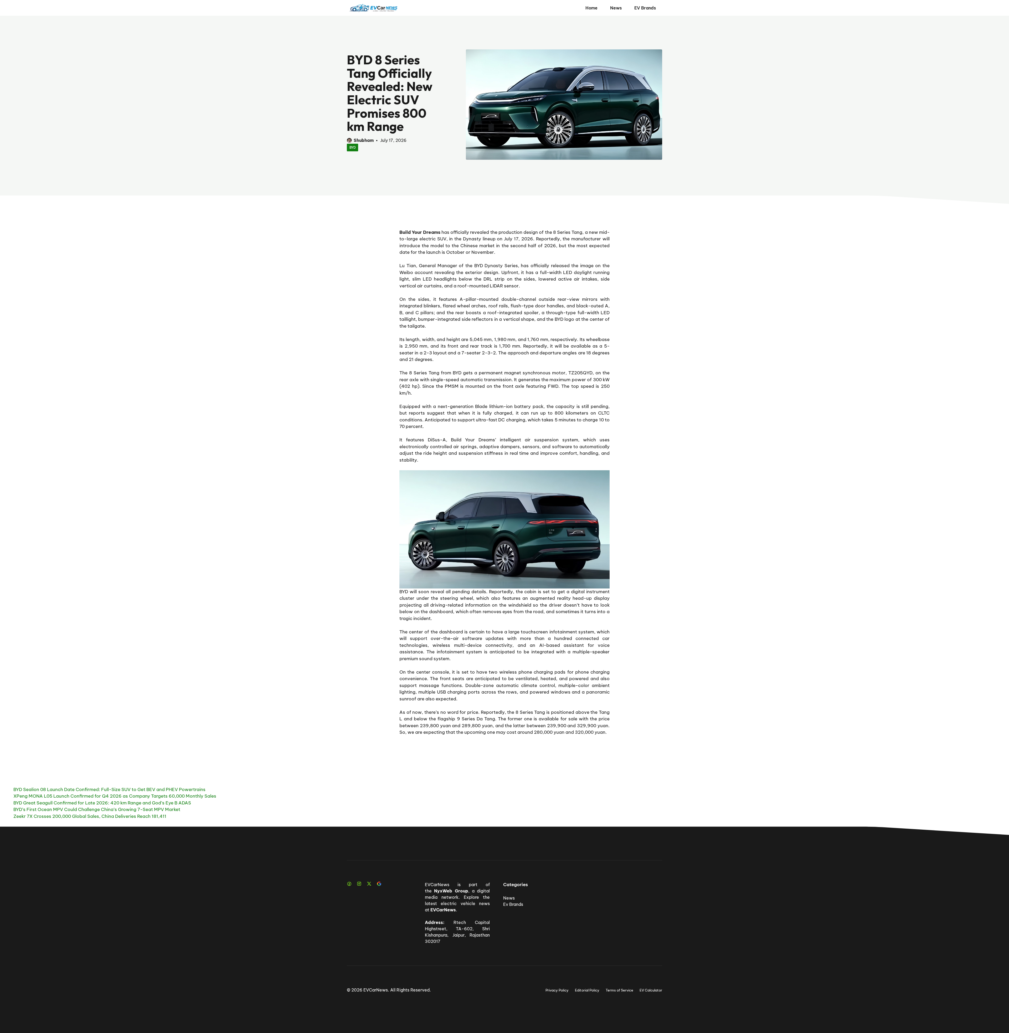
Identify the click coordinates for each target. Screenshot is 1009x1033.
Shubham (364, 140)
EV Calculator (651, 990)
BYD (352, 147)
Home (591, 8)
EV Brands (645, 8)
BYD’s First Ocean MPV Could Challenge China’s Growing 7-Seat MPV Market (96, 809)
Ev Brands (513, 904)
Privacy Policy (557, 990)
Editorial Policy (587, 990)
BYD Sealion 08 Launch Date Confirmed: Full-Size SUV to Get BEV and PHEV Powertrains (109, 789)
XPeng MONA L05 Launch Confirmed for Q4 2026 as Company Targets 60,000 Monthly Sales (114, 796)
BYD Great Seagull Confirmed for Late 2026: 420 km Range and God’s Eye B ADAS (102, 803)
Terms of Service (619, 990)
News (616, 8)
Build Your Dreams (419, 232)
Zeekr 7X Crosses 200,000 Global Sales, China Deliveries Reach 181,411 (89, 816)
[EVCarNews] (373, 8)
